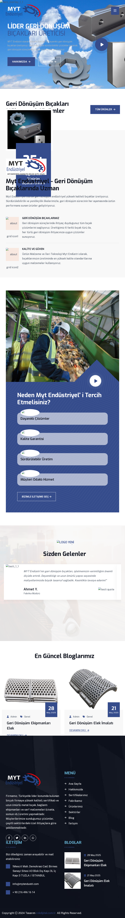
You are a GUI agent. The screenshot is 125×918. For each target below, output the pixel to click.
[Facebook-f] (9, 838)
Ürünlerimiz (76, 806)
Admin (13, 716)
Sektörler (74, 812)
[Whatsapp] (33, 838)
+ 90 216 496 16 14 (24, 892)
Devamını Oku (77, 730)
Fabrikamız (75, 800)
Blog (71, 817)
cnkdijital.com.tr (45, 913)
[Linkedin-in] (25, 838)
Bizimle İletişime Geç (35, 496)
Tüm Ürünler (103, 109)
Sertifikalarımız (78, 795)
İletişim (48, 58)
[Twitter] (17, 838)
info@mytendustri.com (26, 884)
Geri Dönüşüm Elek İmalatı (91, 723)
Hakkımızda (19, 58)
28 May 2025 (94, 855)
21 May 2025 (93, 875)
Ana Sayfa (75, 783)
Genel (27, 716)
